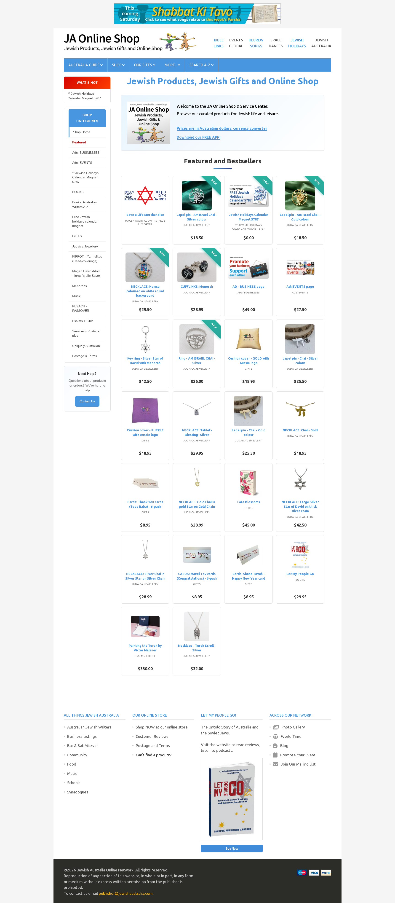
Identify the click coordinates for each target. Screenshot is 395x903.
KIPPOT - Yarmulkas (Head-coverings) (87, 259)
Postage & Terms (84, 356)
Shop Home (81, 132)
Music (76, 296)
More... (171, 65)
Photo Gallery (292, 727)
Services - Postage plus (85, 333)
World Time (290, 736)
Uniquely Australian (86, 346)
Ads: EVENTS (82, 162)
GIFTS (77, 236)
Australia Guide (84, 65)
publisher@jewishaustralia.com (126, 893)
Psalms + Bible (82, 321)
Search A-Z (200, 65)
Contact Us (87, 401)
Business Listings (82, 736)
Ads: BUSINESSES (85, 152)
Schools (73, 782)
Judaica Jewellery (85, 246)
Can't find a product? (153, 755)
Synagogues (77, 792)
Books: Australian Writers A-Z (84, 204)
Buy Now (232, 848)
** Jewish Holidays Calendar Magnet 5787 (84, 96)
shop (117, 65)
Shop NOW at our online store (162, 727)
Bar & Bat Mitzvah (83, 745)
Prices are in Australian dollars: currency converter (222, 128)
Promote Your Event (296, 755)
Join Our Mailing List (297, 764)
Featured (79, 142)
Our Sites (143, 65)
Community (77, 755)
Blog (283, 745)
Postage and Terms (153, 745)
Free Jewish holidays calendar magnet (85, 221)
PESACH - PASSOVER (80, 308)
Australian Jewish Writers (89, 727)
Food (71, 764)
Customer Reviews (152, 736)
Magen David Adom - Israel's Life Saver (86, 273)
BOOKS (77, 192)
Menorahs (79, 286)
